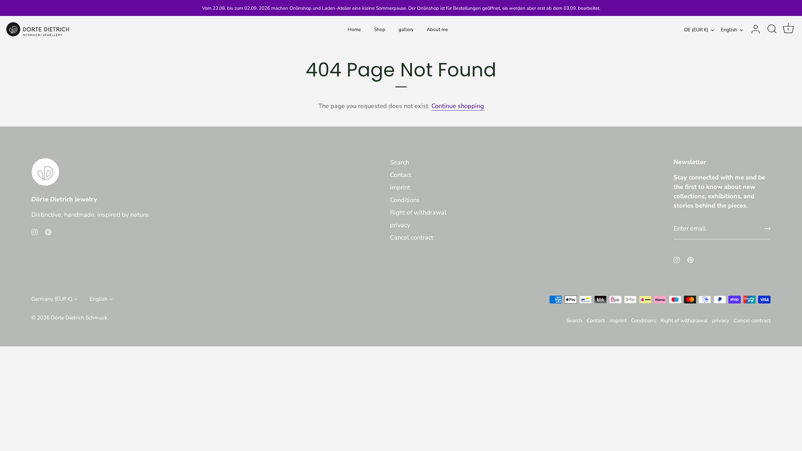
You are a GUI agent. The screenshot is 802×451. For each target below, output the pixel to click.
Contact (400, 175)
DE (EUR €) (696, 30)
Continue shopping (457, 106)
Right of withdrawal (418, 212)
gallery (406, 29)
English (729, 30)
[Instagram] (34, 231)
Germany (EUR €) (51, 299)
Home (354, 29)
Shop (379, 29)
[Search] (772, 29)
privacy (400, 225)
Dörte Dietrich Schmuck (79, 317)
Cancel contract (411, 237)
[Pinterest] (48, 231)
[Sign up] (767, 229)
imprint (400, 187)
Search (399, 162)
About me (437, 29)
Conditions (405, 200)
